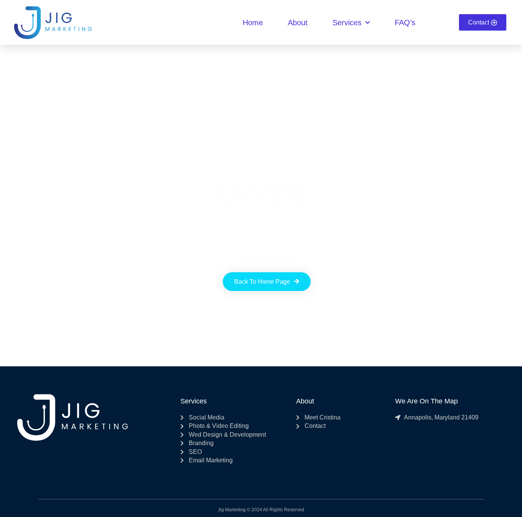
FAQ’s (405, 22)
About (298, 22)
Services (347, 22)
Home (253, 22)
